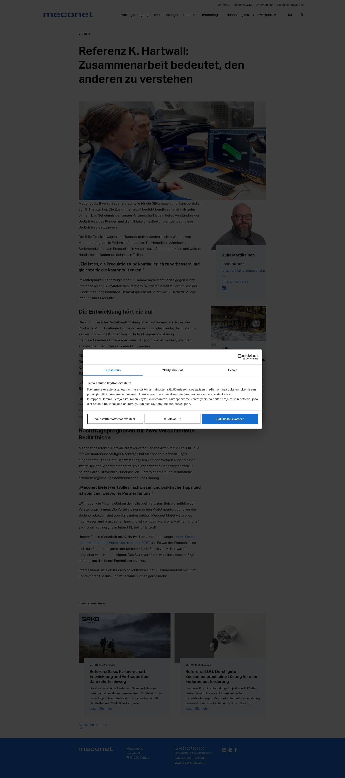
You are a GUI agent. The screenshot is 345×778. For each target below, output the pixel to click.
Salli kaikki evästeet (230, 419)
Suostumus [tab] (113, 370)
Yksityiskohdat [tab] (172, 370)
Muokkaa (170, 419)
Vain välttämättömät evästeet (115, 419)
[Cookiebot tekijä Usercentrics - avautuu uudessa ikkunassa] (240, 357)
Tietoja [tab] (232, 370)
